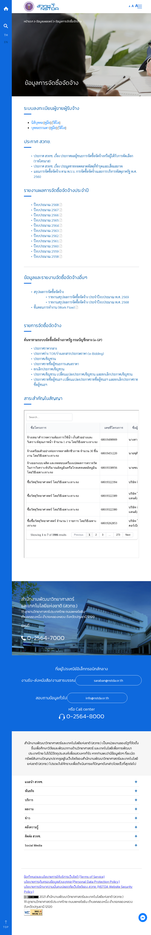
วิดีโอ (56, 122)
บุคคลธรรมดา (40, 128)
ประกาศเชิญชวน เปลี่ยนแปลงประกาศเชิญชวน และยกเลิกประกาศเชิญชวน (83, 374)
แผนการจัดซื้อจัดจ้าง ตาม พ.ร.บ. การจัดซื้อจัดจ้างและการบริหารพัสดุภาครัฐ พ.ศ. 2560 (85, 174)
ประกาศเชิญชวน (45, 358)
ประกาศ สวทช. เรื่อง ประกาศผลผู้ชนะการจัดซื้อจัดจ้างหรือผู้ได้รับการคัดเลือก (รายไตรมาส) (83, 158)
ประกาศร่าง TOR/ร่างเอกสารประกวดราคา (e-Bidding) (69, 353)
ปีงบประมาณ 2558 (46, 256)
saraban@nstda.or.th (108, 680)
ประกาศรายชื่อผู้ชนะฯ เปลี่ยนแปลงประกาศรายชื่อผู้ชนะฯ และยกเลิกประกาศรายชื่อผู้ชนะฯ (86, 382)
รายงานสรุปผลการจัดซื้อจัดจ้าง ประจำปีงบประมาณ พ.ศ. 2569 (88, 297)
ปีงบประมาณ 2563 (46, 230)
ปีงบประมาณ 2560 (46, 246)
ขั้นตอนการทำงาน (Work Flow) (55, 307)
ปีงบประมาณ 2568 (46, 204)
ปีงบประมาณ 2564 (46, 225)
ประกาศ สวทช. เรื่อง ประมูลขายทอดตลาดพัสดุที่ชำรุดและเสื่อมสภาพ (78, 166)
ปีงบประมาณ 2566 (46, 215)
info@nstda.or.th (97, 698)
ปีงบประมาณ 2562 (46, 236)
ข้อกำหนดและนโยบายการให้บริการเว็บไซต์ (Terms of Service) (64, 876)
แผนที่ (25, 625)
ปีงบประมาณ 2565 (46, 220)
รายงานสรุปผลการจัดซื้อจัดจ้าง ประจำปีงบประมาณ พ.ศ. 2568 (88, 302)
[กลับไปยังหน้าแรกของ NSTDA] (6, 8)
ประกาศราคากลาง (45, 348)
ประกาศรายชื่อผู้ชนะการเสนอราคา (56, 364)
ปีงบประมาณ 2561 (46, 241)
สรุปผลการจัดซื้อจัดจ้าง (49, 292)
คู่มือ (47, 122)
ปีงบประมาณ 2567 (46, 210)
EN (6, 42)
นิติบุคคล (37, 122)
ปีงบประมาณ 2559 (46, 251)
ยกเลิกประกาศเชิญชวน (49, 369)
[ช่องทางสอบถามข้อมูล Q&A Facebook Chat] (142, 917)
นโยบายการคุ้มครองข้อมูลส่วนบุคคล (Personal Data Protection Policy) (72, 881)
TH (6, 35)
